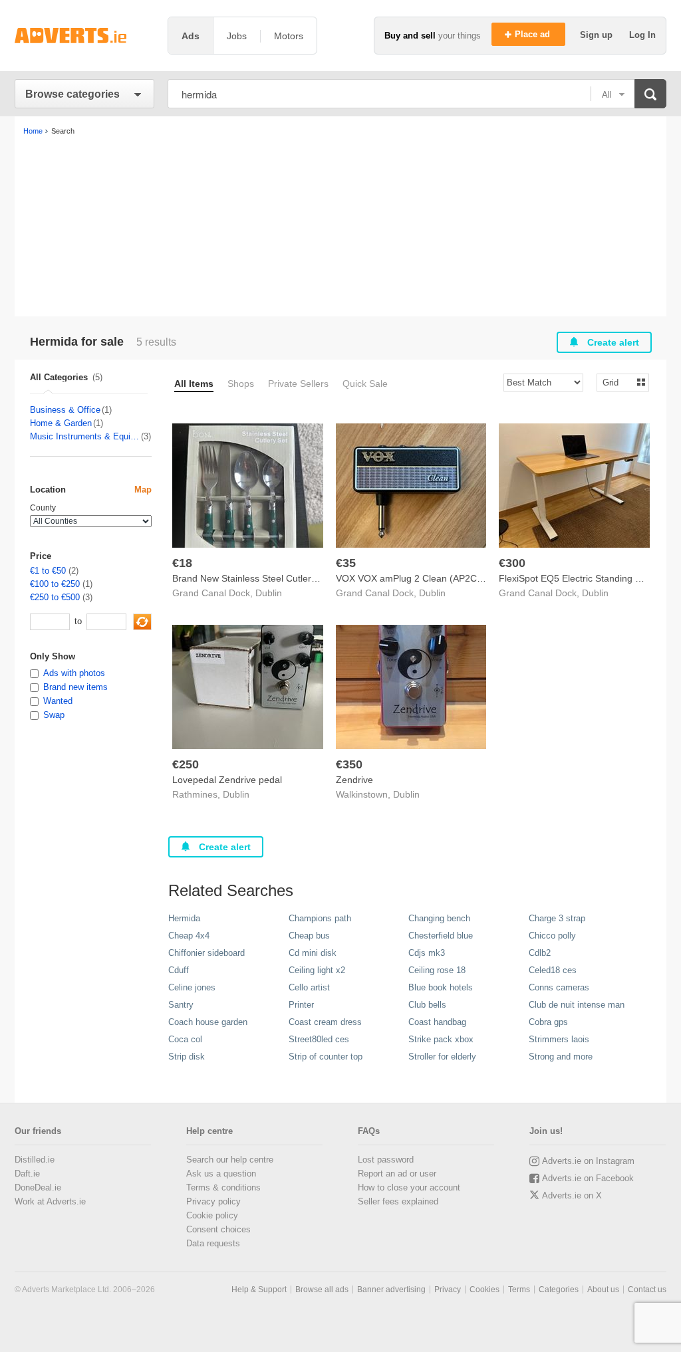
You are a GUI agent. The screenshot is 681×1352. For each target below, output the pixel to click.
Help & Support (259, 1289)
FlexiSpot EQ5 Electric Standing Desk (577, 578)
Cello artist (309, 987)
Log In (642, 35)
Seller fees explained (398, 1201)
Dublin (268, 593)
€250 (185, 764)
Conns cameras (559, 987)
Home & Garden (61, 423)
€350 (349, 764)
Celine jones (191, 987)
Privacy (447, 1289)
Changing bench (439, 918)
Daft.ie (27, 1174)
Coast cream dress (325, 1022)
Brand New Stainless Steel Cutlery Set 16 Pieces (274, 578)
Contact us (647, 1289)
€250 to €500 (55, 597)
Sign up (597, 35)
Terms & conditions (223, 1187)
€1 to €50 (48, 571)
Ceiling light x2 (317, 970)
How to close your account (409, 1187)
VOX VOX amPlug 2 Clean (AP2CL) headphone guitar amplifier (468, 578)
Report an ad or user (397, 1174)
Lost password (386, 1160)
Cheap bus (309, 936)
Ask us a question (221, 1174)
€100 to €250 (55, 584)
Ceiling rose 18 (437, 970)
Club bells (427, 1005)
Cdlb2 (540, 953)
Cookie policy (212, 1215)
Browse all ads (321, 1289)
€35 (346, 563)
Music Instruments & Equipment (85, 436)
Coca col (185, 1039)
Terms (519, 1289)
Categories (559, 1289)
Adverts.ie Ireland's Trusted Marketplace (84, 35)
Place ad (534, 34)
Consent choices (218, 1229)
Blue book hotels (440, 987)
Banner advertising (391, 1289)
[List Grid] (617, 382)
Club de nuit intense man (576, 1005)
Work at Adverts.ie (50, 1201)
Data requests (213, 1243)
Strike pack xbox (441, 1039)
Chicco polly (552, 936)
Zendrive (354, 779)
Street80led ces (319, 1039)
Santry (181, 1005)
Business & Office (65, 410)
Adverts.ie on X (572, 1195)
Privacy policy (213, 1201)
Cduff (178, 970)
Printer (301, 1005)
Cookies (484, 1289)
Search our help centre (229, 1160)
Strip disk (186, 1057)
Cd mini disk (313, 953)
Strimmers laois (559, 1039)
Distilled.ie (35, 1160)
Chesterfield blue (440, 936)
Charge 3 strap (557, 918)
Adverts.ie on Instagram (588, 1161)
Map (143, 489)
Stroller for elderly (442, 1057)
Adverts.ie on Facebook (588, 1178)
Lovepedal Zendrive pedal (227, 779)
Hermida (184, 918)
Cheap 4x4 (188, 936)
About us (603, 1289)
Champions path (320, 918)
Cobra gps (548, 1022)
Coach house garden (207, 1022)
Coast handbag (437, 1022)
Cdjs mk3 (426, 953)
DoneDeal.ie (38, 1187)
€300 (512, 563)
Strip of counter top (325, 1057)
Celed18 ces (553, 970)
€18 (182, 563)
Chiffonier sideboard (206, 953)
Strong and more (561, 1057)
